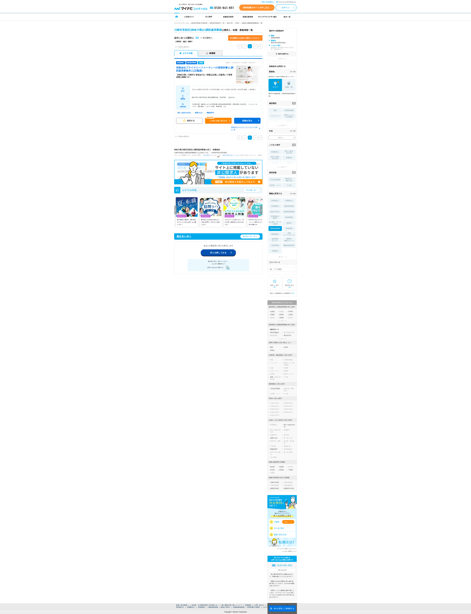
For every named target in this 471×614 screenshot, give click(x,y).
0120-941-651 (222, 8)
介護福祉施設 (289, 110)
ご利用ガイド (189, 16)
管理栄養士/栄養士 (253, 607)
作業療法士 (191, 607)
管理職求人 (275, 152)
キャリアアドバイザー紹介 (267, 16)
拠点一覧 (287, 16)
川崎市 (237, 23)
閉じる (281, 257)
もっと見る (281, 125)
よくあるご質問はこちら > (289, 551)
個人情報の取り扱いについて (232, 605)
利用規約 (248, 605)
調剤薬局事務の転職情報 (199, 23)
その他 (289, 185)
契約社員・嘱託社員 (289, 180)
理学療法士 (180, 607)
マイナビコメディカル (181, 23)
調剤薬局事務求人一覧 (217, 23)
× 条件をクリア (282, 58)
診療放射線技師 (238, 607)
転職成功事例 (228, 16)
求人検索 (208, 16)
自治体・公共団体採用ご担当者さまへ (205, 605)
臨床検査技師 (213, 607)
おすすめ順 (188, 53)
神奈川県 (230, 23)
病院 (275, 110)
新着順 (212, 53)
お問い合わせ (259, 605)
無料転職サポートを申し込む (256, 8)
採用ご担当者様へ (267, 2)
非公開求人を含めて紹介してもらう (244, 38)
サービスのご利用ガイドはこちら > (287, 548)
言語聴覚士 (202, 607)
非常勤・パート (275, 185)
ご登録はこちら (287, 522)
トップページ (176, 16)
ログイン (285, 8)
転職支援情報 (248, 16)
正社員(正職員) (275, 180)
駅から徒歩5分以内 (289, 152)
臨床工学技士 (225, 607)
